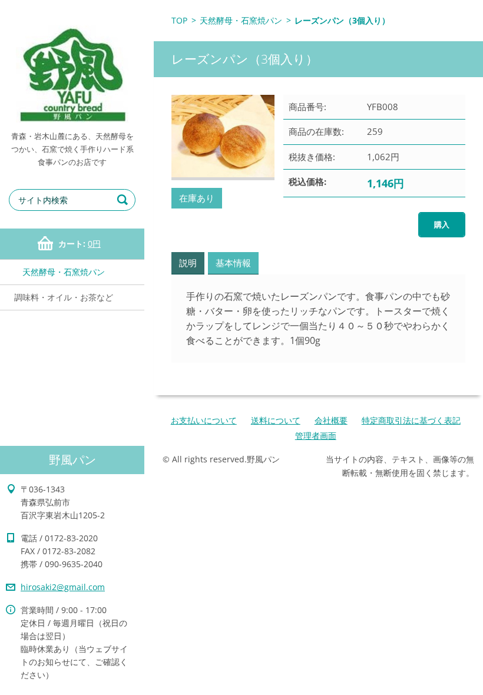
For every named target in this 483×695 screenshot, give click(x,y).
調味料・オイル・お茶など (63, 297)
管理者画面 (315, 435)
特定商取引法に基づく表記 (411, 420)
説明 (188, 263)
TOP (179, 20)
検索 (124, 200)
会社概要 (331, 420)
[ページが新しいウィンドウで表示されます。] (222, 137)
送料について (275, 420)
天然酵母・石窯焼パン (63, 271)
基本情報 (233, 263)
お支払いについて (204, 420)
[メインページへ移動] (72, 65)
